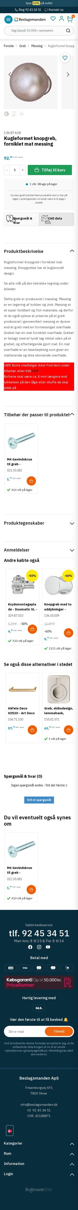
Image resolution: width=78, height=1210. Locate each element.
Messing (37, 46)
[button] (70, 19)
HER (35, 371)
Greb (22, 46)
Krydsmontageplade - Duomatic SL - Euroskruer (22, 609)
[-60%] (58, 585)
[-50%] (22, 585)
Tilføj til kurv (53, 170)
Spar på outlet (39, 3)
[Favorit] (53, 18)
